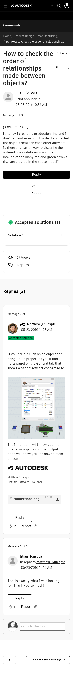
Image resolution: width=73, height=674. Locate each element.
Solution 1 (15, 235)
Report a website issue (47, 660)
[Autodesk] (22, 5)
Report (36, 193)
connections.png (26, 499)
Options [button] (62, 53)
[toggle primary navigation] (8, 5)
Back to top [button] (9, 660)
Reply (36, 174)
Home (7, 36)
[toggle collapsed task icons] (51, 5)
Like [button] (33, 186)
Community (12, 25)
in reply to (42, 562)
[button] (68, 67)
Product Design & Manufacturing (35, 36)
